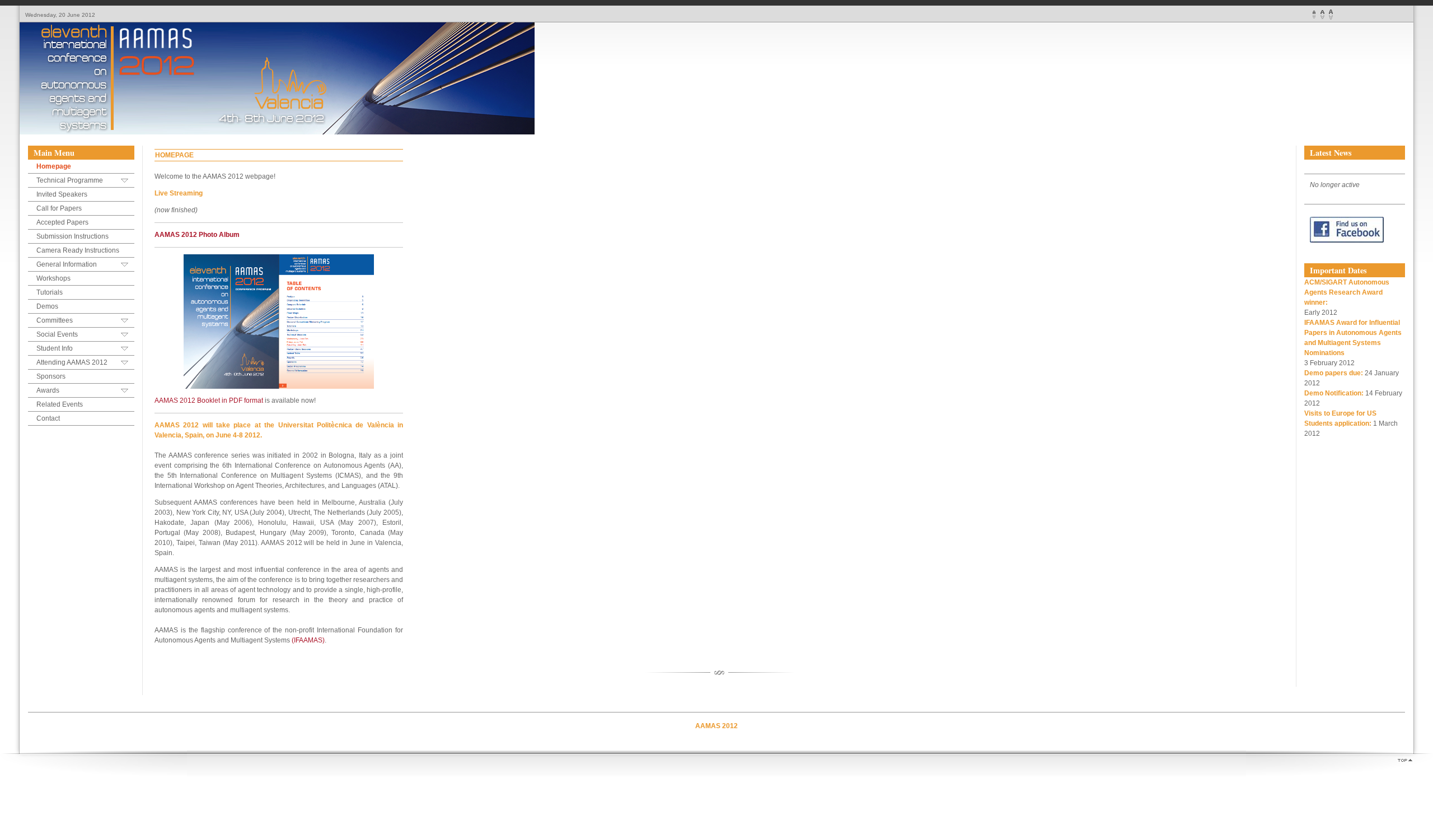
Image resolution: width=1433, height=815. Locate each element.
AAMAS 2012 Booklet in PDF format (208, 400)
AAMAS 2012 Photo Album (197, 235)
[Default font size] (1322, 14)
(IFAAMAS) (308, 640)
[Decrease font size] (1314, 14)
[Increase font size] (1331, 14)
